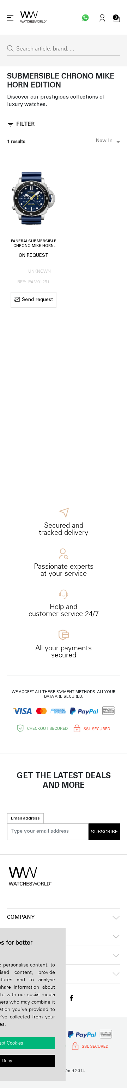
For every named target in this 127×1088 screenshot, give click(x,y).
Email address (25, 818)
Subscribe (104, 832)
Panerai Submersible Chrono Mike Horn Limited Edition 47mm (33, 244)
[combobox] (106, 142)
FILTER (25, 124)
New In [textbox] (104, 140)
